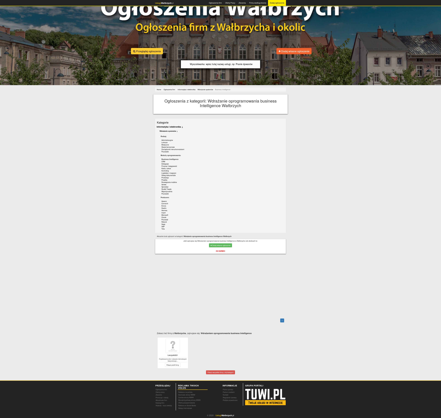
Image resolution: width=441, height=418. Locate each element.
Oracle (163, 217)
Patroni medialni (229, 392)
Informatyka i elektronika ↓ (170, 126)
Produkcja (165, 177)
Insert (163, 213)
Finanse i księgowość (169, 166)
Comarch (164, 203)
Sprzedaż (164, 187)
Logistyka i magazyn (168, 173)
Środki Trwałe (166, 189)
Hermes (164, 210)
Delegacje (165, 164)
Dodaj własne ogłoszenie (295, 51)
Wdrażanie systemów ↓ (169, 131)
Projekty (164, 180)
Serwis (163, 184)
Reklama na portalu (185, 392)
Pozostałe (165, 151)
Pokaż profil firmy (173, 365)
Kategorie (162, 122)
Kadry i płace (166, 168)
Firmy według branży (257, 2)
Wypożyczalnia (166, 191)
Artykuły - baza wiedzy (164, 405)
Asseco (164, 201)
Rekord (164, 222)
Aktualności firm (161, 400)
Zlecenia (242, 2)
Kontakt (225, 395)
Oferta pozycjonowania (186, 403)
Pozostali (164, 219)
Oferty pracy (160, 392)
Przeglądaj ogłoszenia (148, 51)
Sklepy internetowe (185, 408)
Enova (163, 206)
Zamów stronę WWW (186, 397)
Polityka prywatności (230, 400)
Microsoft (164, 215)
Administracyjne (167, 140)
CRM (163, 161)
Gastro (163, 208)
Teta (163, 229)
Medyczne (165, 145)
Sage (163, 224)
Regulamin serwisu (230, 397)
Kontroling (165, 171)
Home (159, 89)
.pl (164, 2)
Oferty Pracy (230, 2)
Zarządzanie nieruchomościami (172, 149)
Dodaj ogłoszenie (277, 2)
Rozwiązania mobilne (169, 182)
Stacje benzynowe (168, 147)
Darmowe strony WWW (186, 395)
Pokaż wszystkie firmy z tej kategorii (220, 372)
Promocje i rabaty (162, 397)
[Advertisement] (220, 265)
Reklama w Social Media (187, 405)
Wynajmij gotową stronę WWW (189, 400)
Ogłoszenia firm (215, 2)
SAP (163, 226)
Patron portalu (228, 389)
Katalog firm (160, 403)
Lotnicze (164, 142)
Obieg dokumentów (168, 175)
